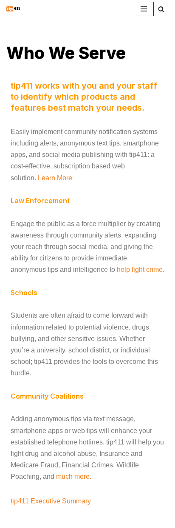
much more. (73, 476)
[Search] (161, 9)
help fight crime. (140, 269)
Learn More (55, 178)
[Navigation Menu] (144, 9)
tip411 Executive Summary (51, 501)
